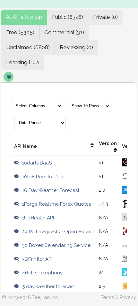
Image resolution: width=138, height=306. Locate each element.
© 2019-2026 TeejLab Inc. (30, 297)
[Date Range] (39, 125)
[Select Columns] (36, 108)
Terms (107, 297)
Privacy (128, 297)
